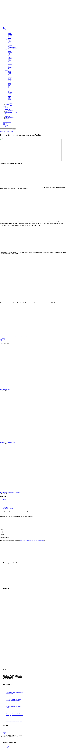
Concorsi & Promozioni (10, 115)
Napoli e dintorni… (9, 110)
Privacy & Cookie (6, 730)
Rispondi (4, 499)
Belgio (9, 72)
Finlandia (10, 77)
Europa (6, 70)
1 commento (2, 338)
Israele (9, 60)
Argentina (10, 40)
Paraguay (10, 45)
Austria (9, 71)
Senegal (9, 33)
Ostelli (6, 107)
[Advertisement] (13, 551)
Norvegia (10, 88)
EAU (9, 54)
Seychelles (10, 34)
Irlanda (9, 83)
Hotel (6, 111)
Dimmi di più (6, 633)
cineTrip (7, 119)
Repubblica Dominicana (13, 47)
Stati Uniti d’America (12, 48)
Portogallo (10, 92)
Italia (9, 85)
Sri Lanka (10, 67)
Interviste (7, 118)
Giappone (10, 57)
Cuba (9, 42)
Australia (10, 105)
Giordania (10, 58)
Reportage (7, 120)
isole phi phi (2, 335)
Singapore (10, 66)
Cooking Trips (8, 109)
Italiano (4, 124)
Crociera (7, 113)
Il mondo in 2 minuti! (7, 122)
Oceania (7, 104)
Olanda (9, 90)
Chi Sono (5, 123)
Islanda (9, 84)
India (9, 59)
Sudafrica (10, 35)
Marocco (10, 32)
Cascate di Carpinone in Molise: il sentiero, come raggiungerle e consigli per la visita (15, 714)
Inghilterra (10, 81)
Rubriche (4, 106)
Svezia (9, 99)
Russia (9, 94)
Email (1, 531)
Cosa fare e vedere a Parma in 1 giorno (14, 721)
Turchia (9, 102)
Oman (9, 62)
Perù (9, 46)
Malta (9, 86)
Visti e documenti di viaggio (11, 112)
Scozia (9, 96)
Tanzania (10, 36)
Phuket (3, 131)
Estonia (9, 75)
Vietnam (9, 68)
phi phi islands (18, 335)
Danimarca (10, 74)
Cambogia (10, 52)
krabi (6, 335)
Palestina (10, 64)
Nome (1, 529)
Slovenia (9, 97)
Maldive (9, 61)
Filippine (10, 55)
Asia (6, 49)
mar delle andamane (11, 335)
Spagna (9, 98)
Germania (10, 79)
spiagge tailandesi (27, 335)
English (6, 126)
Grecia (9, 80)
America (7, 39)
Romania (10, 93)
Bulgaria (9, 73)
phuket (22, 335)
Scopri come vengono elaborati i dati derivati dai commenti (32, 540)
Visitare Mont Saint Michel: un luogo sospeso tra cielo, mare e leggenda (13, 700)
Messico (9, 44)
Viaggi (4, 28)
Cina (9, 53)
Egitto (9, 30)
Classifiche (4, 442)
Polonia (9, 91)
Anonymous (5, 507)
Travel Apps (7, 116)
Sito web (2, 534)
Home (4, 27)
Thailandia (10, 65)
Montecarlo (10, 87)
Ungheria (10, 103)
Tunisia (9, 38)
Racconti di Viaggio (9, 117)
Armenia (9, 51)
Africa (6, 29)
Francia (9, 78)
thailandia (33, 335)
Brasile (9, 41)
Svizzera (9, 100)
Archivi (4, 727)
